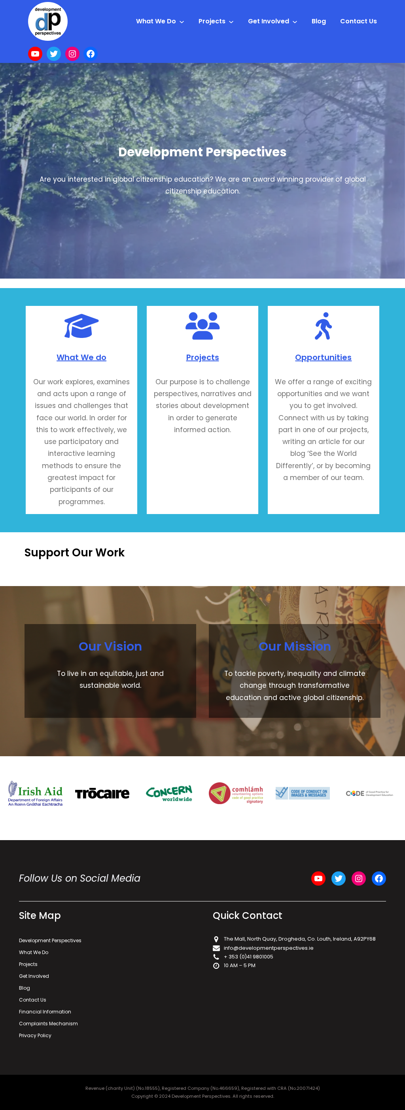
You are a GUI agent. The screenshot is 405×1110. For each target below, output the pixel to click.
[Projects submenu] (231, 21)
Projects (202, 357)
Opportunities (323, 357)
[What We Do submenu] (181, 21)
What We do (81, 357)
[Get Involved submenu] (294, 21)
